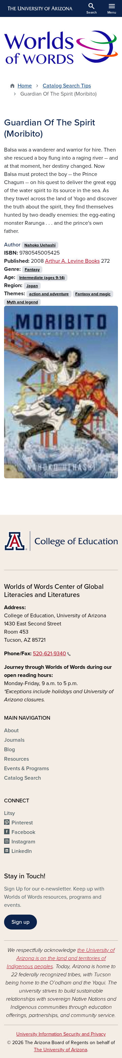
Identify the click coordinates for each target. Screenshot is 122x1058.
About (11, 730)
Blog (9, 749)
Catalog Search (22, 778)
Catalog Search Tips (67, 85)
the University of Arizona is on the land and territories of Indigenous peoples (61, 958)
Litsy (9, 813)
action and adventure (49, 294)
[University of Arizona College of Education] (61, 541)
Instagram (23, 841)
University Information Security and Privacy (61, 1034)
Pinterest (22, 822)
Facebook (23, 832)
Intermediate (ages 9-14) (42, 277)
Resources (16, 759)
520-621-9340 (49, 653)
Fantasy (32, 269)
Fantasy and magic (92, 294)
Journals (14, 740)
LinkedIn (22, 851)
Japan (32, 285)
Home (25, 85)
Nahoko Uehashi (40, 245)
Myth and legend (22, 302)
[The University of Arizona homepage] (39, 8)
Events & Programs (26, 768)
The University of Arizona (60, 1050)
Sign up (20, 922)
